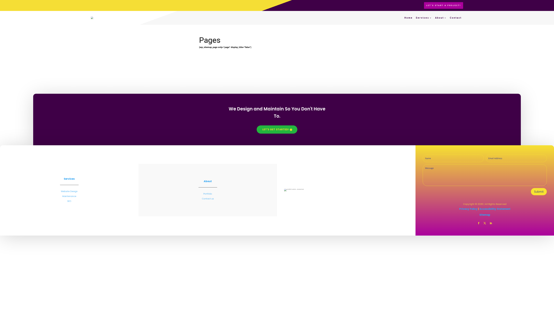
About (439, 17)
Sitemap (484, 215)
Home (408, 17)
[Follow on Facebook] (478, 223)
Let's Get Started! (275, 129)
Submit (539, 192)
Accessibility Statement (494, 209)
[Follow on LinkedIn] (491, 223)
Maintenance (69, 196)
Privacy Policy (468, 209)
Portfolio (207, 193)
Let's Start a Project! (443, 5)
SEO (69, 201)
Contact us (208, 198)
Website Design (69, 191)
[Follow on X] (484, 223)
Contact (456, 17)
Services (422, 17)
